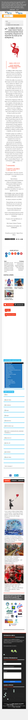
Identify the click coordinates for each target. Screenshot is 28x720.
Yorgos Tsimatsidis (16, 706)
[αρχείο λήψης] (8, 399)
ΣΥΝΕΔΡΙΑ (8, 387)
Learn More (12, 9)
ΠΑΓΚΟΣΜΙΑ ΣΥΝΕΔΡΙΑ (10, 381)
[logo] (6, 394)
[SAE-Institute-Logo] (9, 426)
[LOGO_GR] (7, 443)
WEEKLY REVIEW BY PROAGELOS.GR (13, 370)
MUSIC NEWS (8, 364)
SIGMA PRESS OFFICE (10, 368)
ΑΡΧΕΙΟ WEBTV (9, 371)
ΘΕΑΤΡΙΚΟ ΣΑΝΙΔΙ (9, 380)
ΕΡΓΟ (7, 378)
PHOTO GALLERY (9, 365)
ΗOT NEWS (8, 23)
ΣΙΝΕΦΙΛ (7, 385)
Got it (17, 9)
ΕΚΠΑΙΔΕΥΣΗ (8, 377)
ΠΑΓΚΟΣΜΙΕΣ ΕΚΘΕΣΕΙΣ (10, 382)
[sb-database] (8, 405)
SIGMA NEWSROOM (10, 367)
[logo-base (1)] (8, 437)
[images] (7, 410)
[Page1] (5, 654)
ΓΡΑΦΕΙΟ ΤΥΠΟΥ (9, 372)
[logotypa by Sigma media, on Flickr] (14, 627)
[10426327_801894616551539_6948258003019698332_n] (14, 432)
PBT (13, 705)
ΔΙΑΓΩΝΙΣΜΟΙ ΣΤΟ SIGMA (11, 374)
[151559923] (7, 452)
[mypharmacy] (8, 420)
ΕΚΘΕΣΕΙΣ (8, 375)
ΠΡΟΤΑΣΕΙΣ (8, 384)
